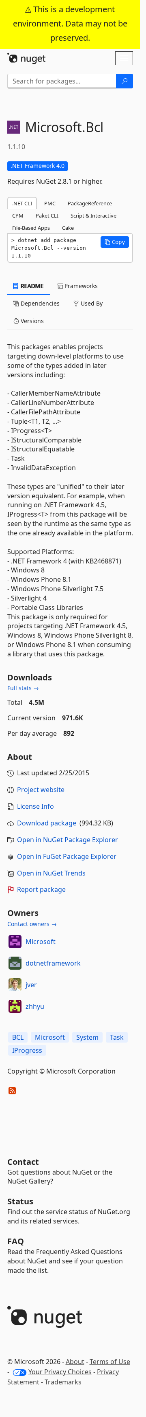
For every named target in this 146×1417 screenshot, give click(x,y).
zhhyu (35, 1006)
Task (117, 1037)
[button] (115, 242)
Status (20, 1201)
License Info (35, 806)
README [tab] (31, 286)
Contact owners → (32, 924)
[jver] (15, 984)
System (87, 1037)
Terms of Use (110, 1361)
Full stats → (23, 688)
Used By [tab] (91, 303)
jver (31, 984)
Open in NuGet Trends (51, 873)
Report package (41, 889)
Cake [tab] (68, 227)
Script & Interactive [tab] (93, 215)
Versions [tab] (31, 321)
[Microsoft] (15, 941)
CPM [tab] (18, 215)
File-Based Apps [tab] (31, 227)
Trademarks (63, 1381)
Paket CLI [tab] (47, 215)
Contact (23, 1161)
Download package (46, 823)
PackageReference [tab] (90, 203)
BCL (18, 1037)
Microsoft (41, 941)
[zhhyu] (15, 1006)
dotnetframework (53, 963)
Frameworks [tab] (80, 286)
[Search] (124, 81)
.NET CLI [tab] (22, 203)
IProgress (27, 1050)
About (75, 1361)
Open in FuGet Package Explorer (66, 856)
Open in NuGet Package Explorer (67, 839)
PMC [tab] (50, 203)
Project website (40, 789)
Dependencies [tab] (39, 303)
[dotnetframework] (15, 963)
